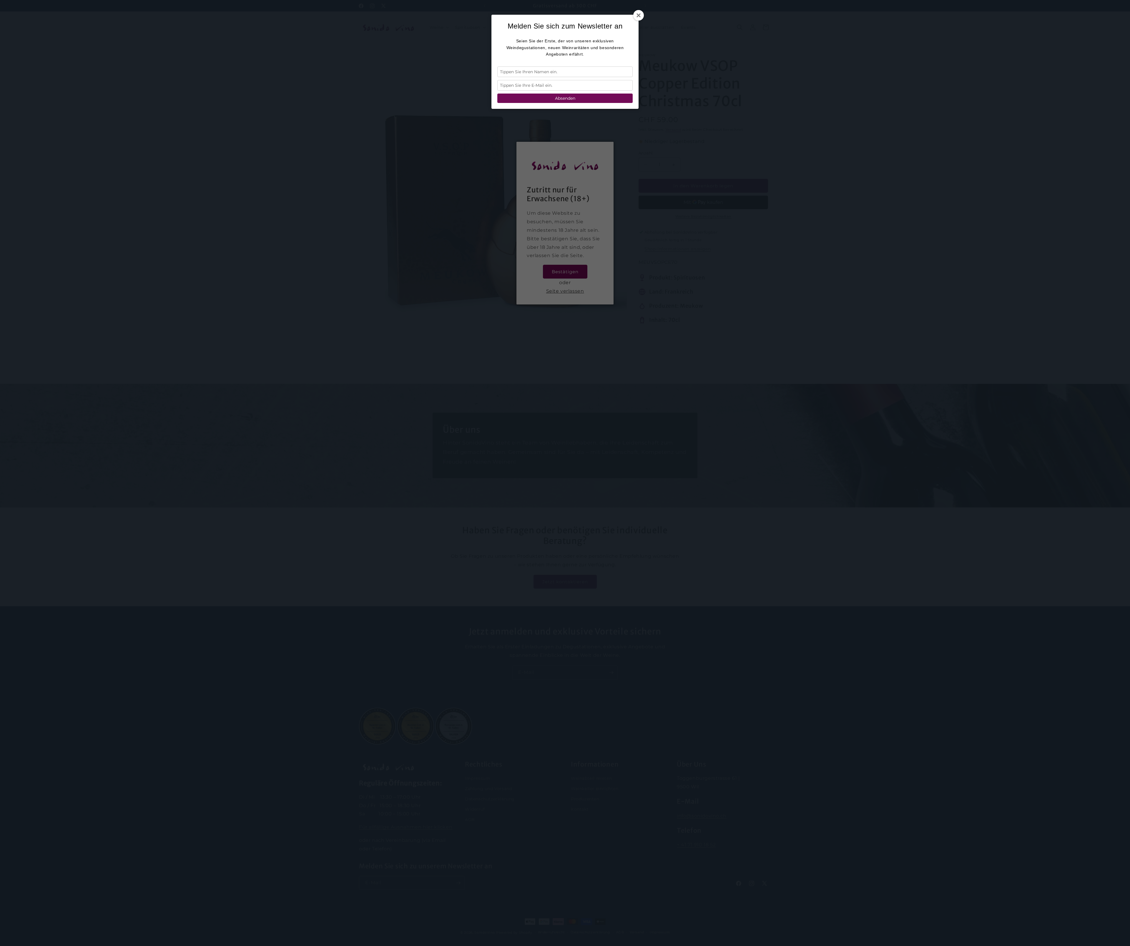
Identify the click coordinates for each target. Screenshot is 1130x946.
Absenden (565, 98)
